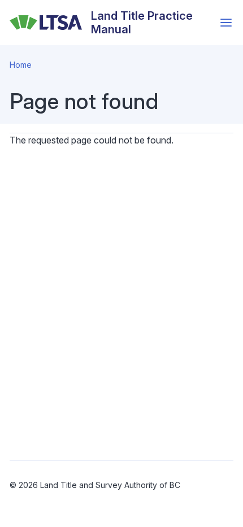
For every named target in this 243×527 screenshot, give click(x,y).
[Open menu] (226, 23)
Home (21, 64)
